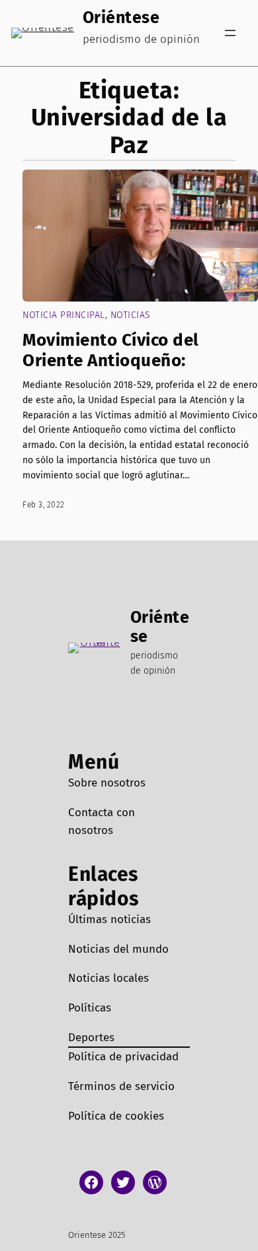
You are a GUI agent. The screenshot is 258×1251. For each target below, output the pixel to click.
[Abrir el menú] (230, 33)
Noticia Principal (63, 315)
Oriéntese (121, 18)
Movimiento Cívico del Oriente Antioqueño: (110, 350)
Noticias (130, 315)
